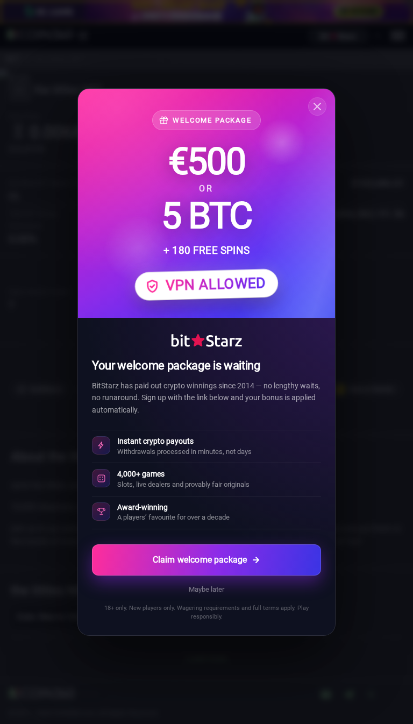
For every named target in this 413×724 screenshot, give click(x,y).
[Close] (317, 106)
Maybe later (206, 589)
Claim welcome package (200, 560)
